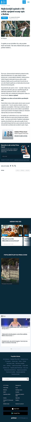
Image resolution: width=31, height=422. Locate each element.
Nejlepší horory (24, 359)
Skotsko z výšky (6, 279)
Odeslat (26, 156)
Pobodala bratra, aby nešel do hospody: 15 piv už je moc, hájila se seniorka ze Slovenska (15, 342)
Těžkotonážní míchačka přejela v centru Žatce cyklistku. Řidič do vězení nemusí (14, 335)
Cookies (5, 397)
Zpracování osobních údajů (20, 395)
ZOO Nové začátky (20, 363)
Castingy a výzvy (19, 389)
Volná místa (5, 387)
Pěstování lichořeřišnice (10, 370)
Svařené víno (6, 367)
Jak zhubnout (6, 359)
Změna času (15, 361)
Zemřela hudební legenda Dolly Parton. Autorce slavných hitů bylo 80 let (15, 328)
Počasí (24, 361)
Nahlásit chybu (6, 403)
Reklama (5, 389)
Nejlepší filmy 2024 (15, 359)
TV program (8, 361)
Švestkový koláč (15, 374)
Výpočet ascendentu (22, 370)
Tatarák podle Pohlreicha (16, 367)
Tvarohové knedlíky (10, 372)
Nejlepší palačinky (20, 372)
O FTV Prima (5, 385)
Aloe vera (25, 367)
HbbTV (4, 392)
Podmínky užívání (6, 394)
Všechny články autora (20, 136)
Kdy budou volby (10, 363)
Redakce (17, 400)
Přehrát (5, 277)
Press (17, 387)
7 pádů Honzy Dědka (16, 365)
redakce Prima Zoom (13, 18)
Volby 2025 (25, 365)
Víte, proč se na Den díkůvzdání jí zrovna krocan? (10, 240)
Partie (20, 361)
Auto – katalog (6, 365)
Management (18, 385)
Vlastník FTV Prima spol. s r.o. (8, 401)
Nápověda (18, 397)
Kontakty (17, 392)
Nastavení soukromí (20, 403)
